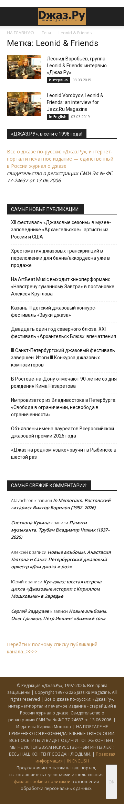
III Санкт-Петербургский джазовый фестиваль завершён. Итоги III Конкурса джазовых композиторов (63, 358)
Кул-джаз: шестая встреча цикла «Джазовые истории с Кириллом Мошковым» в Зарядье (56, 589)
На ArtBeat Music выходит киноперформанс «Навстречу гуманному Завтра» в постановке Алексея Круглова (62, 286)
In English (57, 116)
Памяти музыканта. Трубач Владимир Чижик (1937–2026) (60, 530)
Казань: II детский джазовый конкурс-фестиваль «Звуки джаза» (53, 311)
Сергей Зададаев (30, 611)
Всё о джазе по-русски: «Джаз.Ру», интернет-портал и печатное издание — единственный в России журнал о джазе (60, 158)
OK (111, 782)
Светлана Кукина (30, 523)
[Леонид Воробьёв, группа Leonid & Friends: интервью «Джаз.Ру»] (24, 67)
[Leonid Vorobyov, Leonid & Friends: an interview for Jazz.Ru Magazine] (24, 104)
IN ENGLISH (78, 761)
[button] (12, 16)
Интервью (58, 80)
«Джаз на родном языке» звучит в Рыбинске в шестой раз (63, 453)
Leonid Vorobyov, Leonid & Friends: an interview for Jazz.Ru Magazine (75, 102)
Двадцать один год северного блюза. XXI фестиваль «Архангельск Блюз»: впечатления (63, 332)
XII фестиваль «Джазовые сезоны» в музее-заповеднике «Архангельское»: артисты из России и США (61, 230)
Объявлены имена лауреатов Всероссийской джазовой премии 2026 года (62, 432)
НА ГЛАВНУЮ (20, 33)
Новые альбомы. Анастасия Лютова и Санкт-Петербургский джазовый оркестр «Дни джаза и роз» (61, 559)
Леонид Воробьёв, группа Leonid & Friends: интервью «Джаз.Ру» (77, 65)
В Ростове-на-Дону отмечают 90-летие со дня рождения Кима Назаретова (64, 382)
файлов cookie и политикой (42, 781)
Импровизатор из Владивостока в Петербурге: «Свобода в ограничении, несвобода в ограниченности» (63, 407)
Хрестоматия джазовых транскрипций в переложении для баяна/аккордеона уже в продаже (60, 258)
